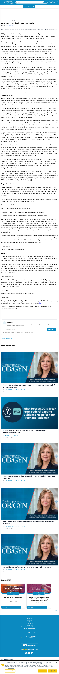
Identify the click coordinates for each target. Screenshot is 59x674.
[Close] (56, 662)
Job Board (29, 622)
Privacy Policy (29, 625)
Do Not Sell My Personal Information (29, 627)
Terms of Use (29, 623)
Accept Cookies (42, 671)
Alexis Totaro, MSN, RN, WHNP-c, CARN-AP (15, 389)
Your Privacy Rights (29, 628)
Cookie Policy (11, 668)
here (40, 303)
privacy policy (30, 332)
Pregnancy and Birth (7, 338)
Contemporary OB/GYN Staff (11, 435)
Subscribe (50, 329)
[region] (29, 667)
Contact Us (30, 620)
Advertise (29, 618)
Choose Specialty (28, 6)
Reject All (52, 671)
